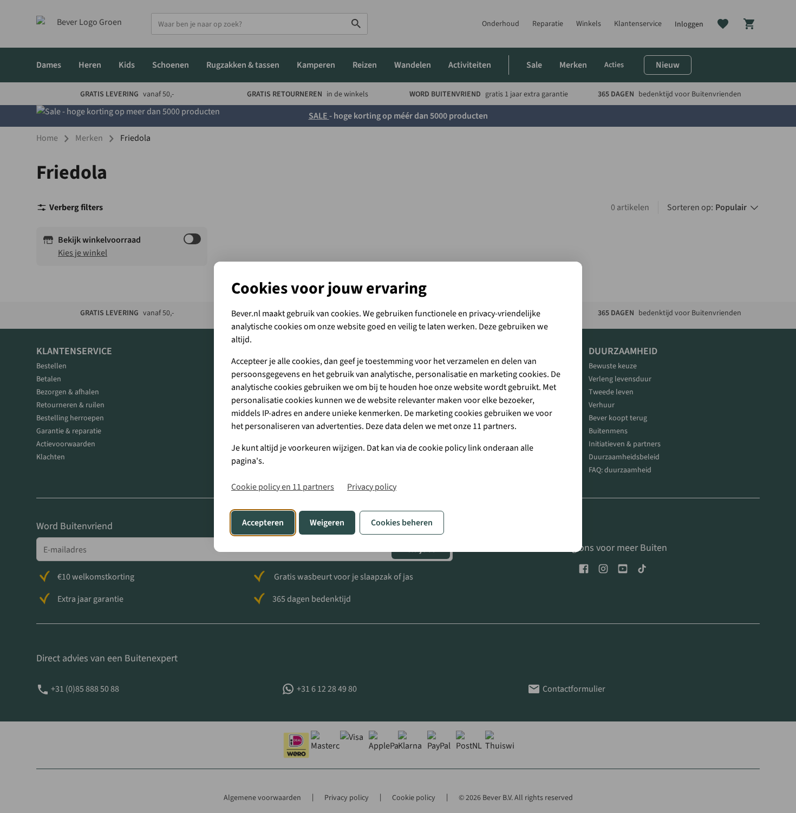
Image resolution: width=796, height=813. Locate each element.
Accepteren (263, 523)
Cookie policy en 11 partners (282, 487)
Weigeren (327, 523)
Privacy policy (371, 487)
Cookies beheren (402, 523)
